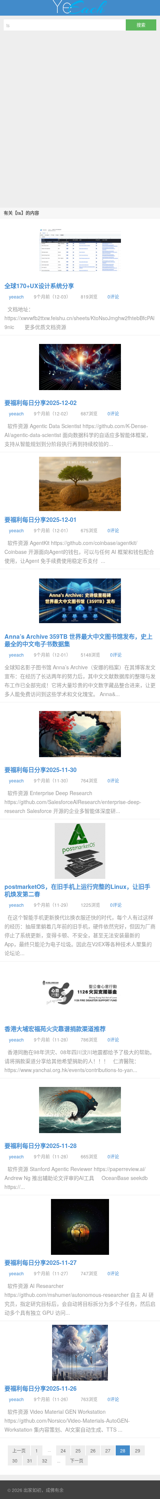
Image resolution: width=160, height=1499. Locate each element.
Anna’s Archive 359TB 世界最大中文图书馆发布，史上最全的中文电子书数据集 (78, 640)
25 (78, 1450)
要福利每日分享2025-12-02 (40, 402)
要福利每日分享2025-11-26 (40, 1388)
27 (108, 1450)
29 (137, 1450)
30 (14, 1460)
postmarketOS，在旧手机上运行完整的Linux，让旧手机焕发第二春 (77, 890)
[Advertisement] (80, 118)
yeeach (16, 296)
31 (29, 1460)
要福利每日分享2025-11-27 (40, 1262)
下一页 (76, 1460)
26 (93, 1450)
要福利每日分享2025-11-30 (40, 769)
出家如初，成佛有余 (80, 8)
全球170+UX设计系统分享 (39, 285)
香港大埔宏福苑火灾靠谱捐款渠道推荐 (55, 1028)
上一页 (19, 1450)
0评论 (113, 296)
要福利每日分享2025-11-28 (40, 1145)
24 (63, 1450)
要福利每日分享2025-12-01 (40, 519)
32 (44, 1460)
